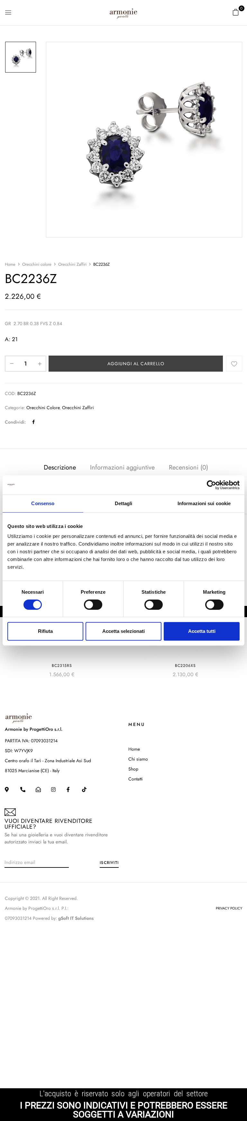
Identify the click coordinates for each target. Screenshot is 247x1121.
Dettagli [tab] (124, 503)
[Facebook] (33, 422)
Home (10, 264)
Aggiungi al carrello (135, 363)
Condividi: (15, 422)
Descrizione (60, 467)
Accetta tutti (201, 631)
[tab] (60, 468)
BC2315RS (62, 665)
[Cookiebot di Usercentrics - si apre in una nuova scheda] (211, 485)
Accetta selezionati (123, 631)
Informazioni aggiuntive (122, 467)
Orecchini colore (36, 264)
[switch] (93, 604)
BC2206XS (185, 665)
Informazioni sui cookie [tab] (204, 503)
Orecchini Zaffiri (72, 264)
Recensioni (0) (188, 467)
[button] (236, 12)
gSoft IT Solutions (76, 918)
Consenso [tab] (42, 503)
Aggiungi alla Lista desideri (234, 364)
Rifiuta (45, 631)
